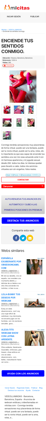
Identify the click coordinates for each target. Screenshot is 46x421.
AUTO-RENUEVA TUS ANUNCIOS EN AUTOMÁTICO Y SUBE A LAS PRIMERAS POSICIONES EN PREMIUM (23, 204)
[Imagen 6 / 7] (31, 123)
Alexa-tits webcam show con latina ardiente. (9, 334)
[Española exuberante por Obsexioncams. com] (34, 266)
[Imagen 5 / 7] (19, 123)
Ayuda (28, 390)
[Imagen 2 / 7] (19, 110)
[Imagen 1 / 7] (23, 86)
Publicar (34, 16)
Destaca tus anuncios (16, 390)
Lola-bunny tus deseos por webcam (10, 297)
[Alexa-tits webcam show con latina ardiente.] (34, 338)
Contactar (23, 179)
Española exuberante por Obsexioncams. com (11, 263)
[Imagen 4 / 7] (7, 123)
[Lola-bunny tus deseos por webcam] (34, 302)
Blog (40, 388)
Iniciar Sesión (14, 16)
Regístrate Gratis (23, 388)
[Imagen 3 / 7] (31, 110)
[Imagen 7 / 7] (7, 135)
